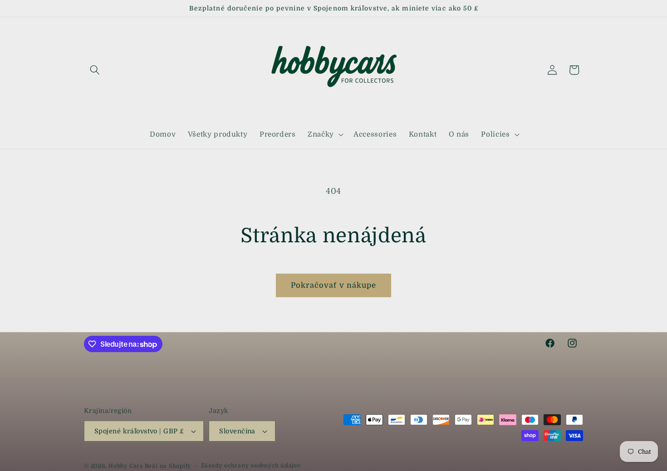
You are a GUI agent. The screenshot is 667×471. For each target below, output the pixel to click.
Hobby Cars (125, 466)
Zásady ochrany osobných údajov (251, 465)
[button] (95, 70)
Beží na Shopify (168, 466)
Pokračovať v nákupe (334, 285)
